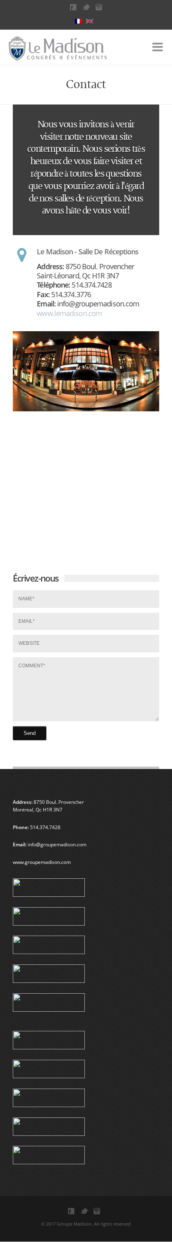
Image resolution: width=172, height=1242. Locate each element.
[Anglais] (91, 21)
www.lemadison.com (69, 313)
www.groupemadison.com (42, 862)
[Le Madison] (49, 52)
